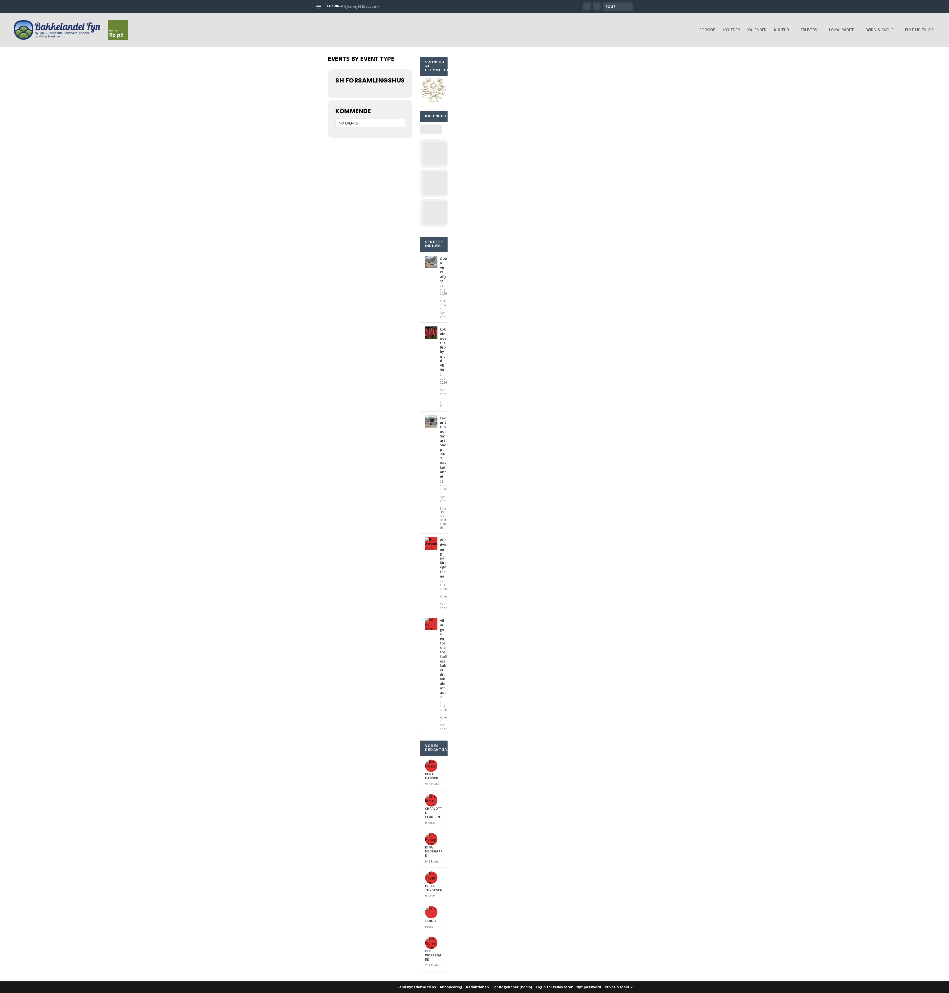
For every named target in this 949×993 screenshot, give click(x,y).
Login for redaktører (554, 987)
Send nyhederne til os (416, 987)
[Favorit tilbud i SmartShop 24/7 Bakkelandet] (431, 421)
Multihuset (443, 305)
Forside (707, 30)
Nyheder (731, 30)
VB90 (442, 404)
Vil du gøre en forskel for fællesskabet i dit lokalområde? (443, 658)
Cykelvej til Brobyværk (361, 6)
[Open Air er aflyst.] (431, 262)
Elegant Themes (347, 987)
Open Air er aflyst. (443, 269)
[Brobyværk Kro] (434, 102)
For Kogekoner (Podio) (512, 987)
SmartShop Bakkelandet (443, 518)
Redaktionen (477, 987)
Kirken (443, 598)
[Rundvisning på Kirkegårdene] (431, 543)
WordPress (385, 987)
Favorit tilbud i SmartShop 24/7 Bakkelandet (443, 447)
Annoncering (451, 987)
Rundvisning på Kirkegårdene (443, 558)
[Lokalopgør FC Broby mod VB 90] (431, 332)
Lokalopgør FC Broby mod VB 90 (443, 349)
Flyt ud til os (919, 30)
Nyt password (588, 987)
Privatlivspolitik (619, 987)
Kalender (757, 30)
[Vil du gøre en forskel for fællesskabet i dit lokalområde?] (431, 624)
